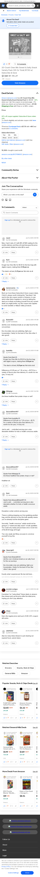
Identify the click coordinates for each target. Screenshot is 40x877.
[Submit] (4, 212)
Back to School (11, 10)
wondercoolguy (12, 589)
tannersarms (10, 288)
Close (27, 873)
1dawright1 (10, 550)
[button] (9, 64)
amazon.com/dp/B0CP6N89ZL (12, 154)
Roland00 (9, 320)
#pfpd (4, 162)
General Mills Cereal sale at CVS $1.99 (10, 748)
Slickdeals (4, 15)
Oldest (24, 207)
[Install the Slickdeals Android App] (20, 826)
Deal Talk (18, 15)
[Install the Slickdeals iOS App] (20, 832)
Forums (11, 15)
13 (22, 718)
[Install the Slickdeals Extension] (20, 821)
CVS (4, 758)
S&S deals (5, 144)
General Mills (10, 673)
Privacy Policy (6, 866)
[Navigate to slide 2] (20, 57)
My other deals (7, 158)
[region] (20, 867)
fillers (11, 144)
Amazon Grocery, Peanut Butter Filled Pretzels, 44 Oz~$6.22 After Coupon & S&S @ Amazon (26, 704)
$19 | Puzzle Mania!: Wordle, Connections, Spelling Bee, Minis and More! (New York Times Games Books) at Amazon (10, 792)
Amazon (4, 98)
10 (6, 718)
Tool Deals (35, 10)
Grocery (8, 668)
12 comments (13, 128)
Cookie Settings (13, 873)
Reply (13, 252)
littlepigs (9, 391)
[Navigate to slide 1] (18, 57)
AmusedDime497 (12, 411)
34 (6, 64)
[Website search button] (33, 5)
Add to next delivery (8, 140)
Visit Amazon (20, 83)
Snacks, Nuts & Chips (25, 668)
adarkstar (9, 631)
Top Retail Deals (24, 10)
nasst (8, 238)
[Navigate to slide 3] (21, 57)
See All (35, 683)
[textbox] (17, 194)
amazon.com (12, 98)
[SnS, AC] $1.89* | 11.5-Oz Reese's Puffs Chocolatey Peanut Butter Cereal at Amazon (26, 748)
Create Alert (13, 25)
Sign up (7, 220)
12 (6, 762)
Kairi (8, 260)
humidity (9, 350)
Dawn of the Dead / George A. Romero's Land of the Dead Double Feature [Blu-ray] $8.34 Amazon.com (26, 792)
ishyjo (8, 611)
